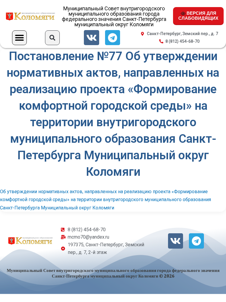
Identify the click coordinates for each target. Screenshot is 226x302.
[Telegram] (112, 37)
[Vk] (91, 37)
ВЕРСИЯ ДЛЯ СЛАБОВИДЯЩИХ (198, 16)
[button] (19, 37)
